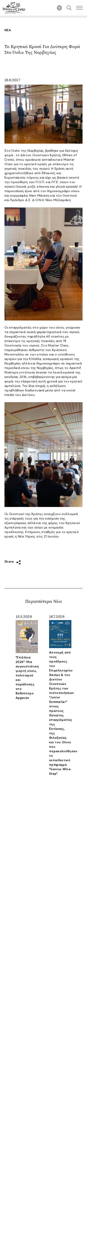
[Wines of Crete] (13, 8)
